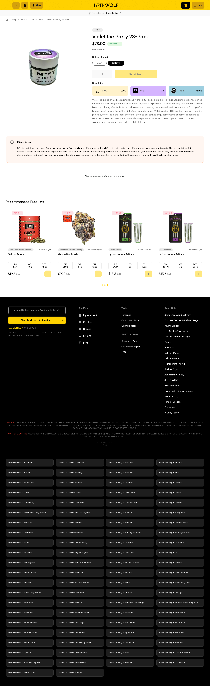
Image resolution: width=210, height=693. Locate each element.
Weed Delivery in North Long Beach (24, 593)
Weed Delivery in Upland (19, 653)
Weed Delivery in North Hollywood (174, 583)
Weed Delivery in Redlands (20, 613)
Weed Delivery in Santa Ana (172, 623)
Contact (88, 322)
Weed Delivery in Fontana (70, 523)
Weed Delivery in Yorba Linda (21, 673)
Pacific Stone (115, 250)
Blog (85, 343)
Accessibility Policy (174, 375)
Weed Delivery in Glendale (20, 533)
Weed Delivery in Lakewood (121, 553)
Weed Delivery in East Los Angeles (74, 513)
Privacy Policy (171, 413)
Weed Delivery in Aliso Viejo (71, 463)
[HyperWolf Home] (105, 5)
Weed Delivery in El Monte (120, 513)
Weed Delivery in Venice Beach (73, 653)
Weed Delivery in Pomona (70, 603)
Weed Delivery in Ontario (120, 593)
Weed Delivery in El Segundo (172, 513)
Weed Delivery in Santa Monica (22, 633)
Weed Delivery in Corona (70, 493)
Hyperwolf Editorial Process (178, 391)
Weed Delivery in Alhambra (20, 463)
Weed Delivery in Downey (170, 503)
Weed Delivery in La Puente (171, 543)
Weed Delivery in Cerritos (170, 483)
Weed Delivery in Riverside (121, 613)
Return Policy (171, 396)
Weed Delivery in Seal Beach (72, 633)
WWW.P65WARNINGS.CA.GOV (114, 437)
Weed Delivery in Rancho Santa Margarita (178, 603)
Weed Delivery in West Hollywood (174, 653)
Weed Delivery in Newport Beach (74, 583)
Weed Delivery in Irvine (18, 543)
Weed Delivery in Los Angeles (21, 563)
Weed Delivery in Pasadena (20, 603)
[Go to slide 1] (102, 285)
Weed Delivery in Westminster (72, 663)
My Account (90, 315)
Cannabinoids (128, 326)
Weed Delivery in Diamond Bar (123, 503)
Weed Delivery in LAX (168, 553)
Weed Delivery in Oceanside (71, 593)
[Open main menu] (8, 5)
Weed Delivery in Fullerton (120, 523)
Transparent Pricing (174, 364)
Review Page (171, 369)
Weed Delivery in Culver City (21, 503)
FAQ (123, 352)
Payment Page (171, 326)
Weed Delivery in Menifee (170, 563)
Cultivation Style (130, 320)
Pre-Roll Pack (37, 20)
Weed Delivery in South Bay (171, 633)
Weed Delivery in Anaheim (121, 463)
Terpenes (126, 315)
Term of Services (172, 402)
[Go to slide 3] (107, 285)
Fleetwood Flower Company (21, 250)
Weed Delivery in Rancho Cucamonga (126, 603)
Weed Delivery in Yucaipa (70, 673)
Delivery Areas (171, 358)
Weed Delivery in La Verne (20, 553)
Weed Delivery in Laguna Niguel (73, 553)
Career (168, 342)
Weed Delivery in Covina (170, 493)
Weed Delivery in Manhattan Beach (75, 563)
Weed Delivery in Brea (169, 473)
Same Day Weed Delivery (177, 315)
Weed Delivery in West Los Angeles (24, 663)
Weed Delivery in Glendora (71, 533)
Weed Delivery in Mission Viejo (22, 573)
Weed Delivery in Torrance (171, 643)
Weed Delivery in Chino (18, 493)
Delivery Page (171, 353)
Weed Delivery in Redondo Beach (74, 613)
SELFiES (97, 30)
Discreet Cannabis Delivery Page (181, 320)
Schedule (116, 63)
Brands (87, 329)
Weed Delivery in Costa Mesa (122, 493)
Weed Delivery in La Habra (121, 543)
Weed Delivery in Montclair (121, 573)
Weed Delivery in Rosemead (172, 613)
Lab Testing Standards (176, 331)
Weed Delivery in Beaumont (121, 473)
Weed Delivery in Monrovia (71, 573)
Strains (87, 336)
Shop (14, 20)
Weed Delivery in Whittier (120, 663)
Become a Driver (130, 341)
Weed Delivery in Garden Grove (173, 523)
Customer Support (131, 347)
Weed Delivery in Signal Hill (121, 633)
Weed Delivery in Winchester (172, 663)
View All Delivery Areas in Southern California (37, 310)
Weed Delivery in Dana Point (72, 503)
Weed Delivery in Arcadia (170, 463)
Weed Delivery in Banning (70, 473)
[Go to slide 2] (105, 285)
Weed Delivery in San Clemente (22, 623)
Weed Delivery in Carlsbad (121, 483)
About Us (169, 348)
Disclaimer (169, 407)
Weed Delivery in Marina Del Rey (124, 563)
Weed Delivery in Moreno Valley (173, 573)
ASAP (99, 63)
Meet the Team (172, 386)
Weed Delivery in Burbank (70, 483)
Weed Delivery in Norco (119, 583)
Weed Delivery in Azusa (19, 473)
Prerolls (24, 20)
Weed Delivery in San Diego (71, 623)
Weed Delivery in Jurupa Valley (73, 543)
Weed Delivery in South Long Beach (75, 643)
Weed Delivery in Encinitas (20, 523)
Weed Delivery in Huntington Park (174, 533)
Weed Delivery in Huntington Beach (125, 533)
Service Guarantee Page (177, 337)
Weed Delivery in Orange (170, 593)
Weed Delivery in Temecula (121, 643)
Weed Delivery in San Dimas (122, 623)
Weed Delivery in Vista (119, 653)
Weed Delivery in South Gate (21, 643)
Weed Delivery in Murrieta (20, 583)
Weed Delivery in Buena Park (21, 483)
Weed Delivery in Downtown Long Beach (27, 513)
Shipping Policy (172, 380)
